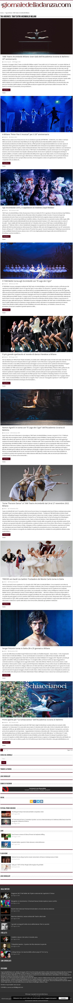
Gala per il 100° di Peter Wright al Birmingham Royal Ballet (27, 864)
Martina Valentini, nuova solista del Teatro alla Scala (28, 916)
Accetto (63, 998)
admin (5, 508)
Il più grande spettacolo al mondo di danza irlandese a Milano (29, 354)
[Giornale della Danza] (36, 5)
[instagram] (41, 801)
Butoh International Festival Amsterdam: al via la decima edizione (32, 909)
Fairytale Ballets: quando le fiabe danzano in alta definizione (28, 842)
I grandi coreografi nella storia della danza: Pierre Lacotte (30, 924)
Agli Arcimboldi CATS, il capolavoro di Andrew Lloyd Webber (28, 208)
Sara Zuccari (6, 433)
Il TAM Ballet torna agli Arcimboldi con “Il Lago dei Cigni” (27, 281)
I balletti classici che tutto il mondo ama (24, 937)
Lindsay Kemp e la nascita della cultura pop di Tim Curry (29, 952)
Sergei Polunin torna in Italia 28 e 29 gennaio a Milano (26, 648)
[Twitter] (38, 801)
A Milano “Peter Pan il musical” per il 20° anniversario (25, 134)
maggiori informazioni (50, 998)
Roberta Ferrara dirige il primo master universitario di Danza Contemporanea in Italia (35, 857)
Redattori (5, 137)
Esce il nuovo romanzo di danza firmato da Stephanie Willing (28, 834)
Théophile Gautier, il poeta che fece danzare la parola (28, 944)
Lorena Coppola (7, 62)
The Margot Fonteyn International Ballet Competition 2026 (27, 812)
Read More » (6, 90)
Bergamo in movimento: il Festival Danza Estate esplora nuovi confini (34, 901)
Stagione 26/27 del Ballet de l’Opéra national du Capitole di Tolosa (32, 893)
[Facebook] (34, 801)
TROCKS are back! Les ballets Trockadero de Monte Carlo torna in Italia (33, 579)
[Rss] (31, 801)
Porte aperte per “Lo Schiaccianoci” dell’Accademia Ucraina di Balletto (32, 720)
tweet (3, 92)
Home (2, 13)
